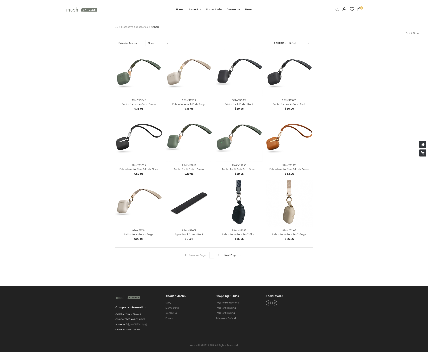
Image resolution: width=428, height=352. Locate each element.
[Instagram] (274, 303)
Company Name (124, 314)
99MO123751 (289, 165)
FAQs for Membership (227, 302)
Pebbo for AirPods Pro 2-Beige (289, 234)
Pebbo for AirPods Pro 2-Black (239, 234)
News (248, 9)
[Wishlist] (352, 9)
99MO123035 (239, 230)
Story (168, 302)
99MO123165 (289, 230)
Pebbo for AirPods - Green (189, 169)
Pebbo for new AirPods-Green (139, 104)
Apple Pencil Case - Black (189, 234)
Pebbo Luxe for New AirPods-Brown (289, 169)
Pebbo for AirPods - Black (239, 104)
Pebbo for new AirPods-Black (289, 104)
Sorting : (280, 43)
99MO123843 (138, 100)
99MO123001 (189, 230)
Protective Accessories (134, 27)
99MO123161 (138, 230)
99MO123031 (239, 100)
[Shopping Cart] (422, 153)
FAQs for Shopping (226, 307)
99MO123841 (189, 165)
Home (179, 9)
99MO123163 (189, 100)
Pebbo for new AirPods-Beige (188, 104)
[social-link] (268, 303)
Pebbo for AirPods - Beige (138, 234)
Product (193, 9)
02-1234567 (138, 319)
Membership (172, 307)
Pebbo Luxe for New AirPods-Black (139, 169)
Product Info (214, 9)
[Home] (422, 144)
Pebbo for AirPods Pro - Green (239, 169)
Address (120, 324)
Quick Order (413, 33)
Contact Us (171, 313)
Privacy (169, 318)
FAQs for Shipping (225, 313)
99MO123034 (138, 165)
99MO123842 (239, 165)
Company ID (122, 329)
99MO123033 (289, 100)
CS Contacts (123, 319)
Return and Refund (226, 318)
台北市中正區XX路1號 (136, 324)
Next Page (230, 255)
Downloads (233, 9)
